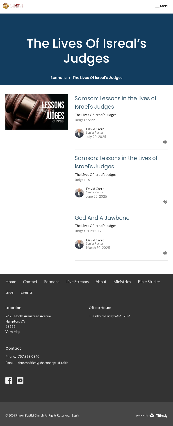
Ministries (122, 281)
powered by (149, 419)
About (101, 281)
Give (9, 292)
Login (75, 415)
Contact (30, 281)
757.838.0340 (28, 356)
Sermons (58, 77)
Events (26, 292)
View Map (12, 332)
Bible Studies (149, 281)
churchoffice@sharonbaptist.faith (43, 363)
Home (10, 281)
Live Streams (77, 281)
